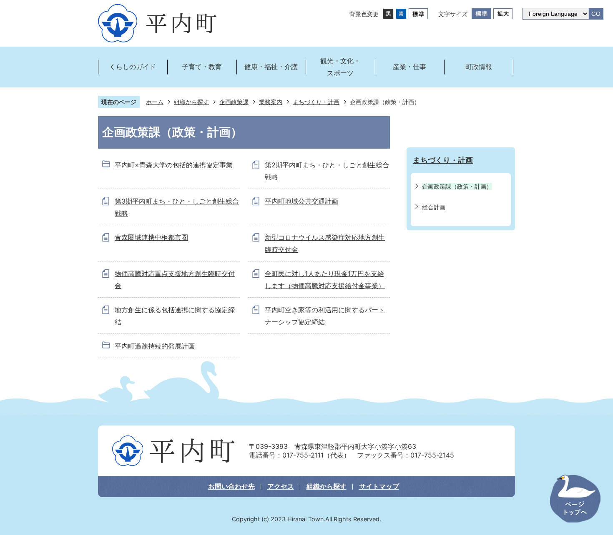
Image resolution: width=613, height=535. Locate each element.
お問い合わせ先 (231, 486)
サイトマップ (379, 486)
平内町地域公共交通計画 (301, 201)
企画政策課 (234, 101)
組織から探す (191, 101)
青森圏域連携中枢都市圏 (151, 237)
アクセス (280, 486)
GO (595, 14)
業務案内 (270, 101)
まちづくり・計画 (316, 101)
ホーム (154, 101)
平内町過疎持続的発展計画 (155, 346)
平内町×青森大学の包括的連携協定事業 (174, 165)
